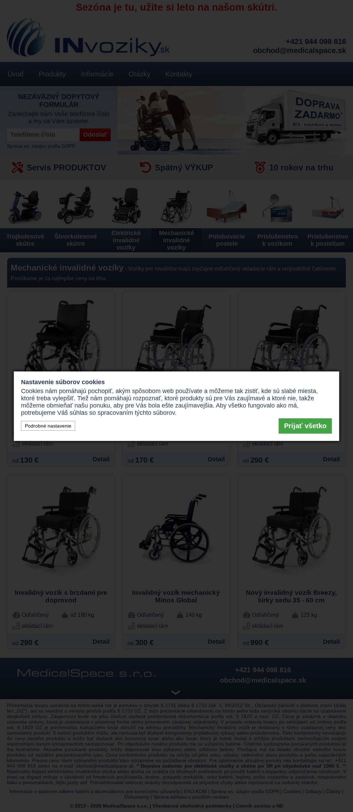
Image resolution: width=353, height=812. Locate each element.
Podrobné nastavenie (48, 426)
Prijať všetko (305, 426)
